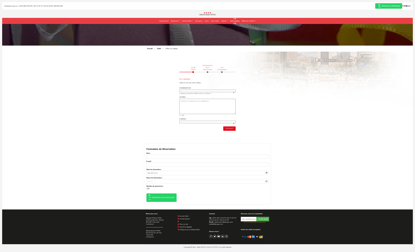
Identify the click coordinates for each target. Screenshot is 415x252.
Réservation (215, 21)
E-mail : (149, 161)
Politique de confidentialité (190, 230)
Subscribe (263, 219)
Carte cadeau (235, 21)
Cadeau (182, 119)
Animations (199, 21)
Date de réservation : (154, 169)
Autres (182, 97)
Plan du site (184, 224)
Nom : (148, 153)
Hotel (159, 48)
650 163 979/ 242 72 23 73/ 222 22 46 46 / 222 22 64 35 (222, 219)
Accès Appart (185, 219)
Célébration (185, 88)
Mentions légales (186, 227)
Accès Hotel (184, 216)
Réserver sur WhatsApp (391, 6)
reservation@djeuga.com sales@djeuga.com (221, 223)
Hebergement (164, 21)
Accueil (149, 48)
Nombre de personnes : (155, 186)
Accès (207, 21)
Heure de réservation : (154, 178)
